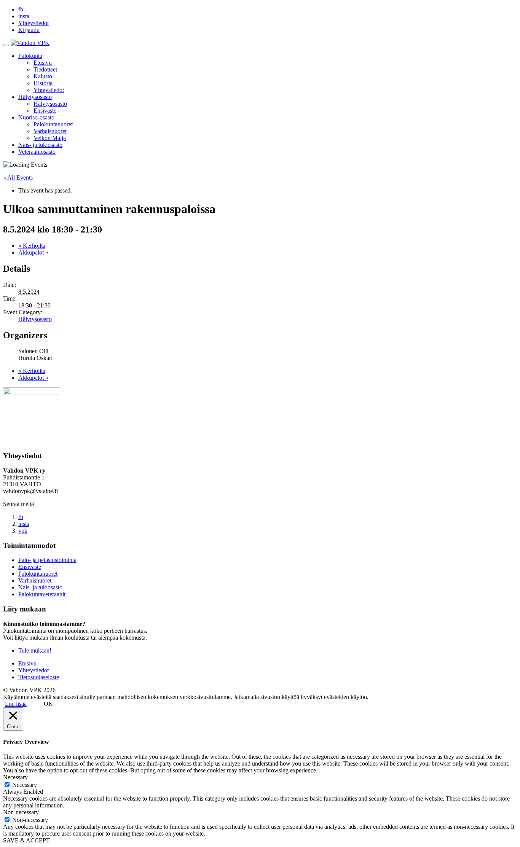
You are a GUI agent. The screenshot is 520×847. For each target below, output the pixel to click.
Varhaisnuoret (50, 131)
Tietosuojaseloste (38, 677)
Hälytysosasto (35, 97)
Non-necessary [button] (21, 812)
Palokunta (30, 56)
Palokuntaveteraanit (41, 594)
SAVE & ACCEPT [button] (26, 840)
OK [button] (48, 704)
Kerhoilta (31, 245)
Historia (43, 83)
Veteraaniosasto (37, 151)
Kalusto (42, 76)
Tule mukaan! (34, 650)
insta (23, 16)
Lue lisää (16, 704)
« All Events (18, 177)
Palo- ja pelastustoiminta (47, 560)
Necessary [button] (15, 777)
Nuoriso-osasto (36, 117)
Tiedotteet (45, 69)
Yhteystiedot (33, 23)
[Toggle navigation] (6, 45)
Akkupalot (33, 252)
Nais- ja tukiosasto (40, 145)
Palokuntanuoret (53, 124)
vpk (22, 530)
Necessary (24, 785)
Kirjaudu (29, 30)
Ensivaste (44, 110)
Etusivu (42, 62)
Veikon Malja (49, 138)
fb (20, 9)
